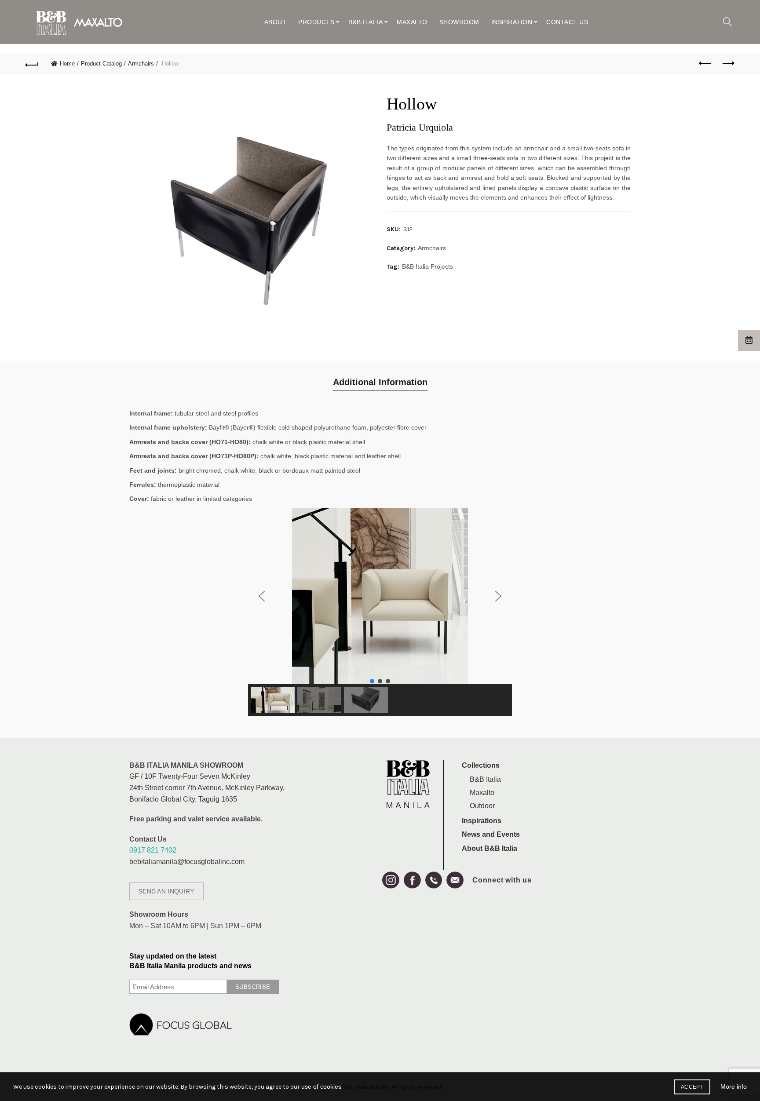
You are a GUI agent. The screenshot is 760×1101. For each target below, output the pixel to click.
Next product (728, 64)
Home (67, 63)
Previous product (706, 64)
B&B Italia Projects (427, 266)
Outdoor (482, 805)
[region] (380, 612)
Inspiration (512, 22)
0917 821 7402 (152, 850)
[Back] (32, 64)
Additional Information (380, 382)
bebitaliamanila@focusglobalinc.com (187, 861)
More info (733, 1086)
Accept (692, 1087)
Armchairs (141, 63)
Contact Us (567, 22)
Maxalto (412, 22)
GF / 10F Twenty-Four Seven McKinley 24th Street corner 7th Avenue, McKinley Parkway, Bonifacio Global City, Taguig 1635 (207, 787)
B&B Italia (365, 22)
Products (316, 22)
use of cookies (321, 1086)
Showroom (459, 22)
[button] (262, 596)
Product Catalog (101, 63)
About (275, 22)
